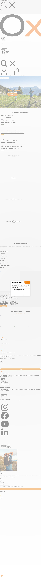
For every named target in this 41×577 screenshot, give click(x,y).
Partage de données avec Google (16, 290)
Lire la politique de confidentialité (15, 287)
